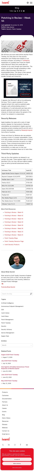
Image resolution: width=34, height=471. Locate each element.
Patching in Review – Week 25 (14, 235)
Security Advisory (6, 329)
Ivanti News (5, 316)
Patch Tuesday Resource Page (14, 241)
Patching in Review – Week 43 (14, 212)
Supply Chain (5, 336)
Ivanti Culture (5, 313)
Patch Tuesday (16, 29)
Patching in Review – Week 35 (14, 231)
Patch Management (7, 319)
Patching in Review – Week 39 (14, 222)
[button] (31, 2)
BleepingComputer (26, 130)
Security (8, 29)
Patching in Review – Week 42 (14, 215)
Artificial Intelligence (7, 303)
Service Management (7, 333)
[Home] (5, 2)
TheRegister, (26, 60)
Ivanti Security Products (12, 244)
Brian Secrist (10, 27)
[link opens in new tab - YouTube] (27, 445)
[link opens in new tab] (15, 10)
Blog (17, 8)
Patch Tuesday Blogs (11, 238)
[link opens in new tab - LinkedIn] (9, 445)
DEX (2, 309)
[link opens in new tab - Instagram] (15, 445)
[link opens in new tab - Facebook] (20, 445)
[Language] (27, 3)
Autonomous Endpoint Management (12, 306)
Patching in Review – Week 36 (14, 228)
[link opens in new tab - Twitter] (3, 445)
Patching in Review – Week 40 (14, 219)
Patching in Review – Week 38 (14, 225)
